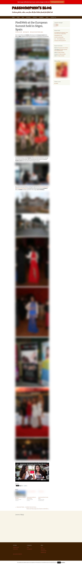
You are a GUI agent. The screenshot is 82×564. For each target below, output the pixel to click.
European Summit (34, 32)
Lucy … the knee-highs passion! (59, 38)
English (57, 25)
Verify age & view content (57, 2)
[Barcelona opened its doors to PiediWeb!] (20, 494)
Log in (42, 547)
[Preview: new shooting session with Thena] (32, 494)
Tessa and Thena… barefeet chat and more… (26, 507)
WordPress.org (43, 552)
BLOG (47, 17)
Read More (63, 562)
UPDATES (35, 17)
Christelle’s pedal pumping (58, 37)
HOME (13, 17)
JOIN (23, 17)
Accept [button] (59, 562)
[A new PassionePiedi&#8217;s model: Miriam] (43, 494)
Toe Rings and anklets (60, 52)
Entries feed (43, 549)
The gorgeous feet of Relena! (63, 47)
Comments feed (43, 550)
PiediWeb (38, 32)
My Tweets (56, 83)
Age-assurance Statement (17, 554)
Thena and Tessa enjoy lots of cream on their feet (37, 508)
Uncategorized (26, 32)
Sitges (42, 32)
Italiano (57, 24)
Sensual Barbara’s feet (58, 35)
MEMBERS (41, 17)
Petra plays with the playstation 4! (60, 40)
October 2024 (15, 549)
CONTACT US (53, 17)
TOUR (18, 17)
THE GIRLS (28, 17)
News (28, 547)
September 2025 (16, 547)
